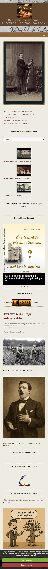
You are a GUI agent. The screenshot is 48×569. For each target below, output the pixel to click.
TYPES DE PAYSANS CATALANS (15, 120)
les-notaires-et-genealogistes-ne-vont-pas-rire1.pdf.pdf (24, 500)
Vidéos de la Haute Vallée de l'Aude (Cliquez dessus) (24, 205)
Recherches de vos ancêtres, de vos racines (23, 22)
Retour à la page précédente (14, 332)
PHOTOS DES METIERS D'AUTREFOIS (18, 111)
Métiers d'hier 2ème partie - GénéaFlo (17, 161)
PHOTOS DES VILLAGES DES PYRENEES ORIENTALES (19, 116)
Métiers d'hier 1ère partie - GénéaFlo (17, 178)
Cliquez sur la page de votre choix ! (24, 131)
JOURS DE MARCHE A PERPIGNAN (17, 124)
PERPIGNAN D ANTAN (12, 195)
